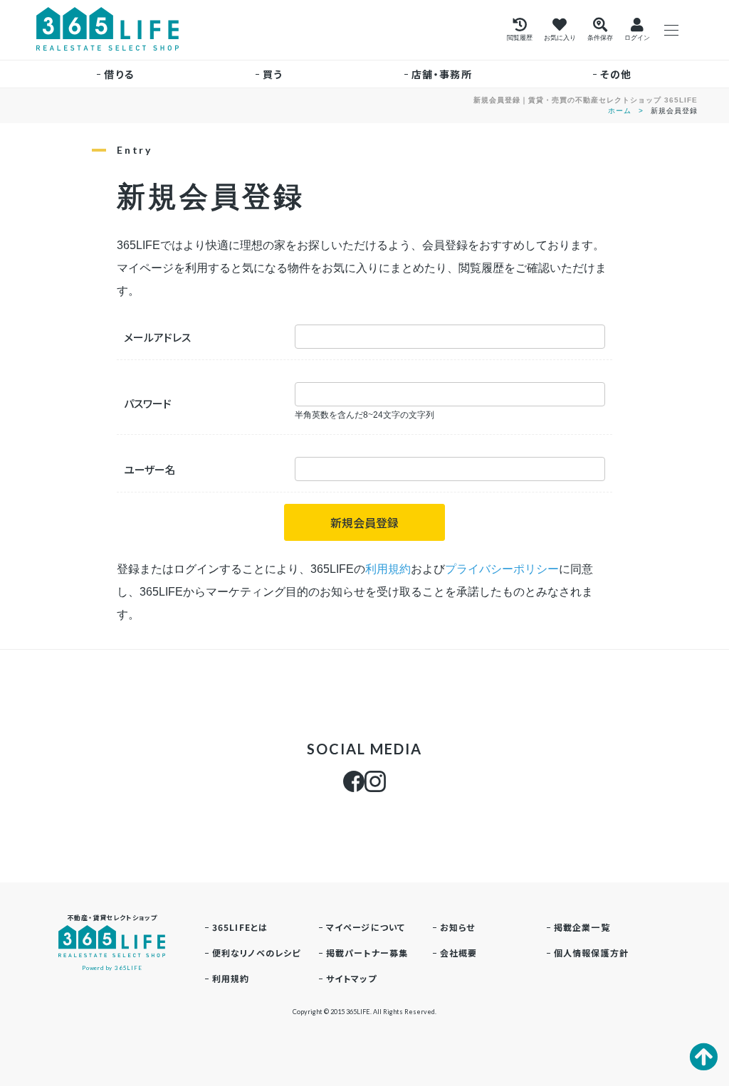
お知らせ (458, 927)
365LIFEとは (240, 927)
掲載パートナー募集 (367, 953)
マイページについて (366, 927)
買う (273, 74)
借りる (119, 74)
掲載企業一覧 (582, 927)
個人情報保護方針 (591, 953)
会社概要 (459, 953)
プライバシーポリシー (502, 569)
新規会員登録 (364, 522)
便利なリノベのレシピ (256, 953)
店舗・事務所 (441, 74)
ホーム (619, 111)
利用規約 (388, 569)
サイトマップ (351, 978)
